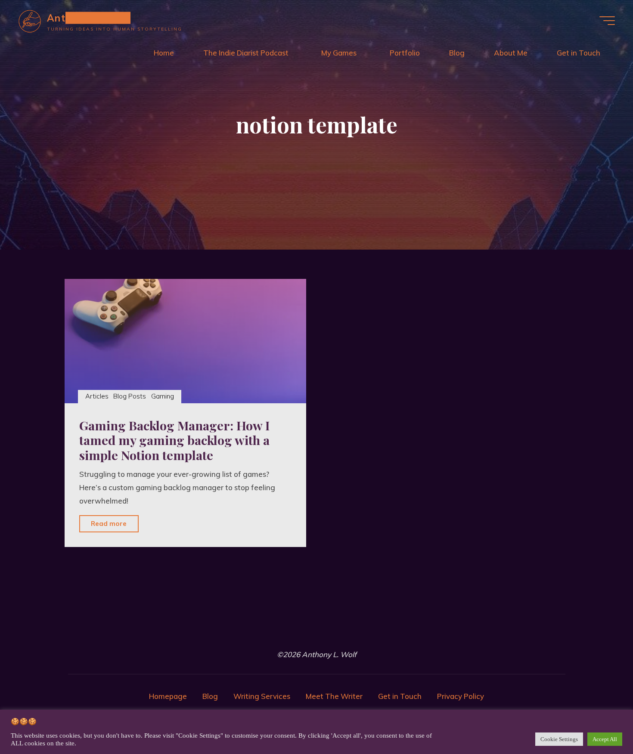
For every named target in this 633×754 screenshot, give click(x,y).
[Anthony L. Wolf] (30, 20)
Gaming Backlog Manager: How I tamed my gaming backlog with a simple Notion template (174, 440)
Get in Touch (400, 696)
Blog (210, 696)
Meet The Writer (334, 696)
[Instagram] (341, 633)
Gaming (162, 396)
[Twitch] (365, 633)
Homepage (168, 696)
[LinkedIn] (292, 633)
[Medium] (268, 633)
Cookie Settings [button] (559, 739)
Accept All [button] (605, 739)
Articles (97, 396)
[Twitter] (317, 633)
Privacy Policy (460, 696)
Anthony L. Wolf (87, 18)
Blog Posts (129, 396)
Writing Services (261, 696)
